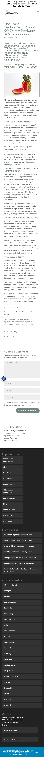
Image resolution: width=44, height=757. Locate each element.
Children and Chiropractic (8, 491)
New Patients (8, 473)
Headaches (8, 648)
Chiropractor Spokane (18, 319)
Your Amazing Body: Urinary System (18, 535)
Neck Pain (8, 659)
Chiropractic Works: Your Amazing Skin (19, 563)
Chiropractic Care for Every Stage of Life (20, 558)
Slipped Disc (9, 688)
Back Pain (8, 608)
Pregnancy (8, 671)
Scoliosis (7, 636)
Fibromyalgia (9, 642)
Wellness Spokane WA (24, 324)
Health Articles (29, 312)
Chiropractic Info (10, 484)
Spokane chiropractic (23, 322)
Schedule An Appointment (8, 460)
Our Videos (7, 521)
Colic (6, 625)
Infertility (7, 654)
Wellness (7, 699)
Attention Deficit (10, 585)
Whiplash (7, 705)
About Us (6, 467)
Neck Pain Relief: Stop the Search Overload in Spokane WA (21, 570)
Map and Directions (12, 441)
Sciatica (7, 682)
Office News (8, 515)
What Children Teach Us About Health (19, 546)
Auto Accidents (9, 498)
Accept (37, 752)
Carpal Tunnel (9, 619)
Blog (5, 504)
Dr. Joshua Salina (11, 312)
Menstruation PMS (11, 676)
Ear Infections (9, 631)
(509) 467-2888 (18, 4)
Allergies (7, 591)
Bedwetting (8, 614)
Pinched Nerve (9, 665)
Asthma (7, 596)
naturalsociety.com (19, 308)
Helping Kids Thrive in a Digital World (18, 540)
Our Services (8, 479)
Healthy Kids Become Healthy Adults (18, 552)
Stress (6, 694)
